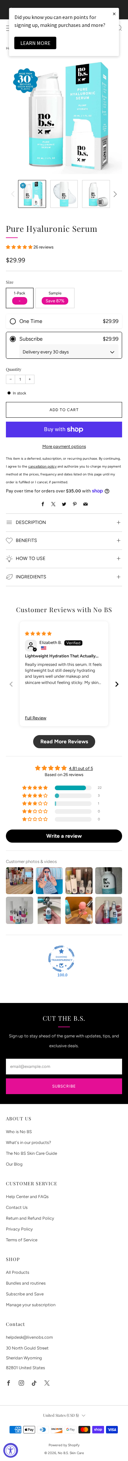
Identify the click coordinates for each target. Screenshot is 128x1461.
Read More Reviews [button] (64, 741)
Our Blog (14, 1164)
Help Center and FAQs (27, 1196)
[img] (38, 633)
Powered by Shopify (64, 1445)
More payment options (64, 446)
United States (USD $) (61, 1415)
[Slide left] (14, 194)
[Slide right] (114, 194)
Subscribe (64, 1086)
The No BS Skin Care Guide (31, 1153)
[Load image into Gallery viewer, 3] (96, 194)
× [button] (114, 14)
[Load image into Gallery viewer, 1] (32, 194)
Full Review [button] (35, 717)
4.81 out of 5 (81, 768)
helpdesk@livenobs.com (29, 1337)
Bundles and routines (26, 1283)
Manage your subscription (30, 1304)
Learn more (35, 43)
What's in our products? (28, 1142)
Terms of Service (21, 1239)
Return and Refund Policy (30, 1218)
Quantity (13, 369)
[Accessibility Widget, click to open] (10, 1450)
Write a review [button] (64, 836)
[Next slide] (117, 684)
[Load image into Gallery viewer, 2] (64, 194)
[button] (19, 247)
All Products (17, 1272)
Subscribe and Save (25, 1293)
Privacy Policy (19, 1229)
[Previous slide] (11, 684)
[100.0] (61, 959)
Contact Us (17, 1207)
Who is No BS (19, 1131)
